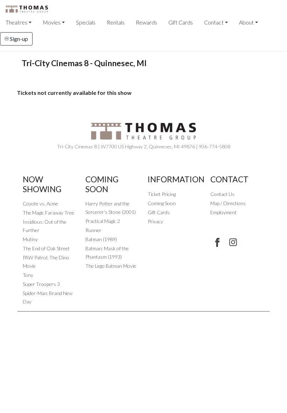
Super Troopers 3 (41, 284)
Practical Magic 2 (102, 221)
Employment (223, 212)
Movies (52, 22)
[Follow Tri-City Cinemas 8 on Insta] (233, 242)
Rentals (116, 22)
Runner (93, 230)
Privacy (155, 221)
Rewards (146, 22)
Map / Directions (228, 203)
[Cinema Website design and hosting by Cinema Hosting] (144, 317)
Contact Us (222, 194)
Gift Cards (180, 22)
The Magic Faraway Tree (48, 213)
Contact (214, 22)
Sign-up (18, 38)
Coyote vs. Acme (40, 203)
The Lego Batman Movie (110, 266)
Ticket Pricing (162, 194)
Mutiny (30, 239)
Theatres (16, 22)
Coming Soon (162, 203)
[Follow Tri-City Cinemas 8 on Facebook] (217, 242)
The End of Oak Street (46, 248)
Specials (86, 22)
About (246, 22)
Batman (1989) (101, 239)
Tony (28, 275)
